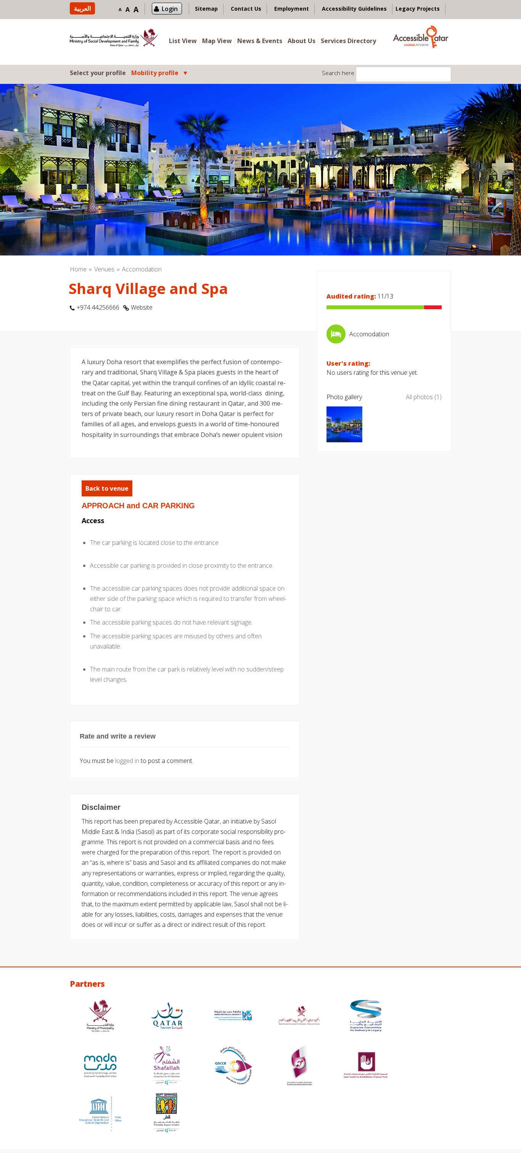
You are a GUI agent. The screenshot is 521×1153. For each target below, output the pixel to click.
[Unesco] (100, 1114)
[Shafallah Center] (167, 1066)
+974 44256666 (98, 307)
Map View (217, 41)
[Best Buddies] (167, 1114)
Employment (291, 8)
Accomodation (142, 269)
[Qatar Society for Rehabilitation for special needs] (366, 1066)
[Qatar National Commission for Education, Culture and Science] (299, 1017)
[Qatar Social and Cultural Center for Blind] (233, 1066)
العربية (82, 8)
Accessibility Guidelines (354, 8)
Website (142, 307)
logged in (127, 760)
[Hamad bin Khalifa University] (233, 1017)
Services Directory (348, 41)
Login (170, 9)
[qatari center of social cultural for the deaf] (299, 1066)
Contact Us (246, 8)
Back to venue (107, 488)
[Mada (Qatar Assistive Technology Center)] (100, 1066)
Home (78, 269)
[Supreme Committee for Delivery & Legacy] (366, 1017)
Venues (104, 269)
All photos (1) (424, 397)
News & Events (259, 41)
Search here (338, 73)
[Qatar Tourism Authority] (167, 1017)
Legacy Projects (418, 8)
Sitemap (206, 8)
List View (183, 41)
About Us (301, 41)
